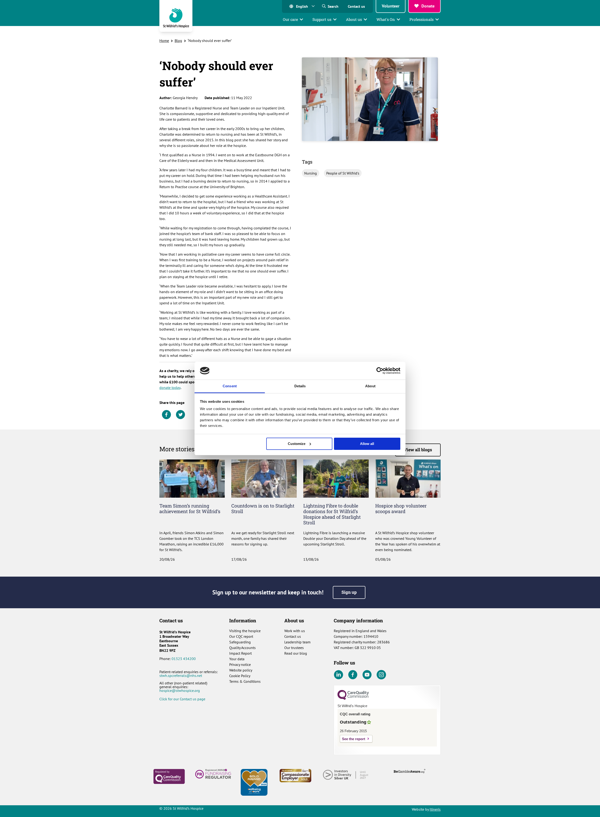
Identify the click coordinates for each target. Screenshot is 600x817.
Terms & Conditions (245, 681)
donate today (169, 387)
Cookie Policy (239, 675)
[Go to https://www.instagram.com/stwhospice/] (381, 675)
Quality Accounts (242, 647)
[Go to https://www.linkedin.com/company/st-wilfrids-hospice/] (338, 675)
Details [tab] (300, 386)
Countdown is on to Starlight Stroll (262, 508)
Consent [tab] (230, 386)
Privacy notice (240, 664)
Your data (236, 659)
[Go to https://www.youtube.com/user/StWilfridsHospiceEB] (367, 675)
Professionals (421, 19)
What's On (385, 19)
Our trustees (294, 647)
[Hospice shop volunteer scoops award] (408, 478)
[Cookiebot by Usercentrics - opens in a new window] (379, 370)
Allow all (367, 444)
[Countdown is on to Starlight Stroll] (264, 478)
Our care (290, 19)
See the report (353, 739)
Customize (296, 444)
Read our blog (295, 653)
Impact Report (240, 653)
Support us (321, 19)
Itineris (435, 809)
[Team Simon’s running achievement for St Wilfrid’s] (192, 478)
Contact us (356, 6)
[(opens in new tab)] (169, 776)
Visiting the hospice (245, 630)
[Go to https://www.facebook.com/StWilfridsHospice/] (352, 675)
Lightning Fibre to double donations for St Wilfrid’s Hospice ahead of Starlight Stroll (332, 514)
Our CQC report (241, 636)
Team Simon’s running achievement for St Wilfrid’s (189, 508)
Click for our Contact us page (182, 699)
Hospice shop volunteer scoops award (401, 508)
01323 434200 (184, 658)
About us (354, 19)
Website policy (240, 670)
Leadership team (297, 642)
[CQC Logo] (353, 699)
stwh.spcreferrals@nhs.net (180, 675)
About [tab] (370, 386)
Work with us (294, 630)
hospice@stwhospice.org (179, 690)
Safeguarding (240, 642)
